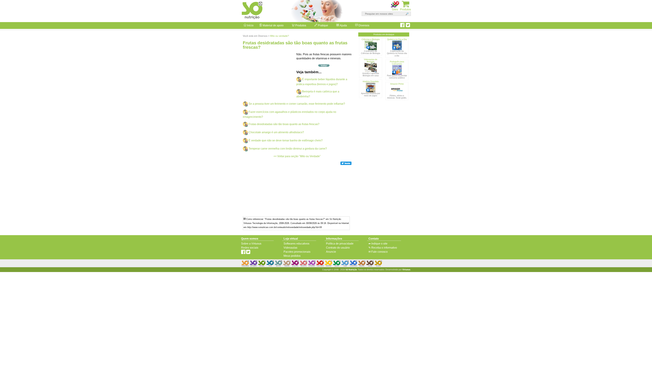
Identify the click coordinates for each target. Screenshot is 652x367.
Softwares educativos (296, 243)
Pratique (322, 25)
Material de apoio (273, 25)
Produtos (300, 25)
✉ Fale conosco (378, 251)
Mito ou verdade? (279, 35)
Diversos (363, 25)
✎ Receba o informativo (382, 247)
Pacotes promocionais (297, 251)
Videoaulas (290, 247)
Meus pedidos (292, 255)
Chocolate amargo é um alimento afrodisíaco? (276, 132)
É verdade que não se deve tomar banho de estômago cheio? (286, 140)
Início (249, 25)
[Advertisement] (638, 183)
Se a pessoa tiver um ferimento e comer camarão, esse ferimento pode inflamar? (297, 103)
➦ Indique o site (377, 243)
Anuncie (331, 251)
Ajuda (343, 25)
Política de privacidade (340, 243)
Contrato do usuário (338, 247)
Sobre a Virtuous (251, 243)
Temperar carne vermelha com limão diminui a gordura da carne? (288, 148)
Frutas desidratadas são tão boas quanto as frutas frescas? (284, 124)
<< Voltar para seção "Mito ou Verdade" (297, 156)
